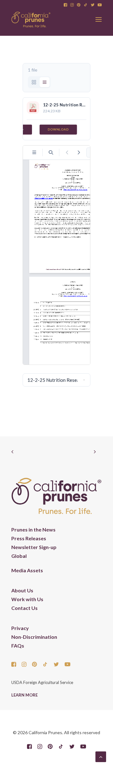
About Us (22, 590)
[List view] (45, 82)
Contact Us (24, 608)
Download (58, 129)
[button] (65, 5)
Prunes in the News (33, 529)
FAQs (17, 646)
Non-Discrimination (34, 637)
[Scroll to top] (100, 756)
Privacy (20, 628)
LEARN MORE (24, 694)
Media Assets (27, 570)
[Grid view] (34, 82)
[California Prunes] (31, 19)
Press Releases (28, 538)
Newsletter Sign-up (33, 547)
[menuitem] (65, 5)
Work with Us (27, 599)
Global (19, 556)
